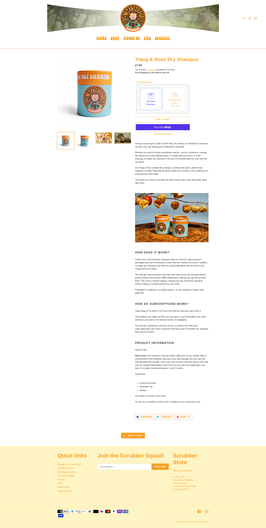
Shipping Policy (64, 491)
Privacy (60, 479)
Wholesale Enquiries (66, 472)
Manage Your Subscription (69, 464)
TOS (59, 483)
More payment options (163, 134)
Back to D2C (135, 435)
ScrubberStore (187, 522)
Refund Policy (63, 487)
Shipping (151, 70)
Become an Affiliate (66, 475)
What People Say (65, 468)
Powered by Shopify (201, 522)
